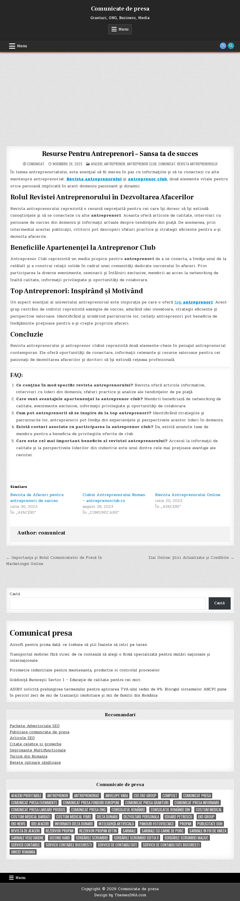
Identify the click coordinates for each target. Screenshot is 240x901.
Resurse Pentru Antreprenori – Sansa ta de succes (120, 153)
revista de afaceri (25, 831)
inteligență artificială (116, 824)
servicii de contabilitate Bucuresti (171, 845)
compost (169, 795)
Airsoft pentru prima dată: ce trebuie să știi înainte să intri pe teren (78, 645)
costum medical (209, 809)
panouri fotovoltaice (157, 824)
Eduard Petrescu (178, 816)
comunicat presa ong (88, 809)
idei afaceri (40, 824)
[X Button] (223, 46)
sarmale (129, 831)
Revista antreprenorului (94, 179)
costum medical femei (73, 816)
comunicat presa (197, 795)
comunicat (35, 164)
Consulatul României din (170, 809)
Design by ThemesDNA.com (120, 895)
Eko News (18, 824)
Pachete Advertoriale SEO (35, 726)
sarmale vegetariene (27, 838)
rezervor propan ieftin (98, 831)
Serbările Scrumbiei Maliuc (186, 838)
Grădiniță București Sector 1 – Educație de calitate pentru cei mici (75, 680)
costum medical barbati (30, 816)
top (193, 302)
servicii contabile (25, 845)
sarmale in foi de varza (207, 831)
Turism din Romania (28, 756)
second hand (59, 838)
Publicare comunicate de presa (39, 732)
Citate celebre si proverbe (35, 744)
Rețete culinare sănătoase (35, 763)
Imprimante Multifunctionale (38, 750)
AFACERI (96, 163)
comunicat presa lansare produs (38, 809)
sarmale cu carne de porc (163, 831)
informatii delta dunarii (74, 824)
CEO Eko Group (145, 795)
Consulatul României (128, 809)
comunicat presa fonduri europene (91, 802)
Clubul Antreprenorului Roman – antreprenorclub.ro (114, 498)
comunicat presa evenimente (34, 802)
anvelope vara (116, 795)
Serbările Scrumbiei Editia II (136, 838)
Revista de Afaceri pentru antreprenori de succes (37, 498)
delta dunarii (107, 816)
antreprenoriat (87, 795)
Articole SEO (22, 738)
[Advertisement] (120, 96)
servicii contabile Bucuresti (69, 845)
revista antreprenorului (197, 163)
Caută (15, 594)
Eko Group (206, 816)
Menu (123, 29)
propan (185, 824)
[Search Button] (231, 46)
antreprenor (114, 163)
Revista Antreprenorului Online (187, 495)
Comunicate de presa (120, 9)
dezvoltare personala (141, 816)
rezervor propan (59, 831)
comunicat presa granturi (147, 802)
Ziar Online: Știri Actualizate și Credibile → (191, 558)
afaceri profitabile (26, 795)
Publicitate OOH (209, 824)
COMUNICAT (166, 163)
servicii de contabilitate (117, 845)
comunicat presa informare (196, 802)
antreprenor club (142, 163)
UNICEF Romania (23, 852)
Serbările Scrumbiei (92, 838)
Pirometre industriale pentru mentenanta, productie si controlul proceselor (85, 670)
